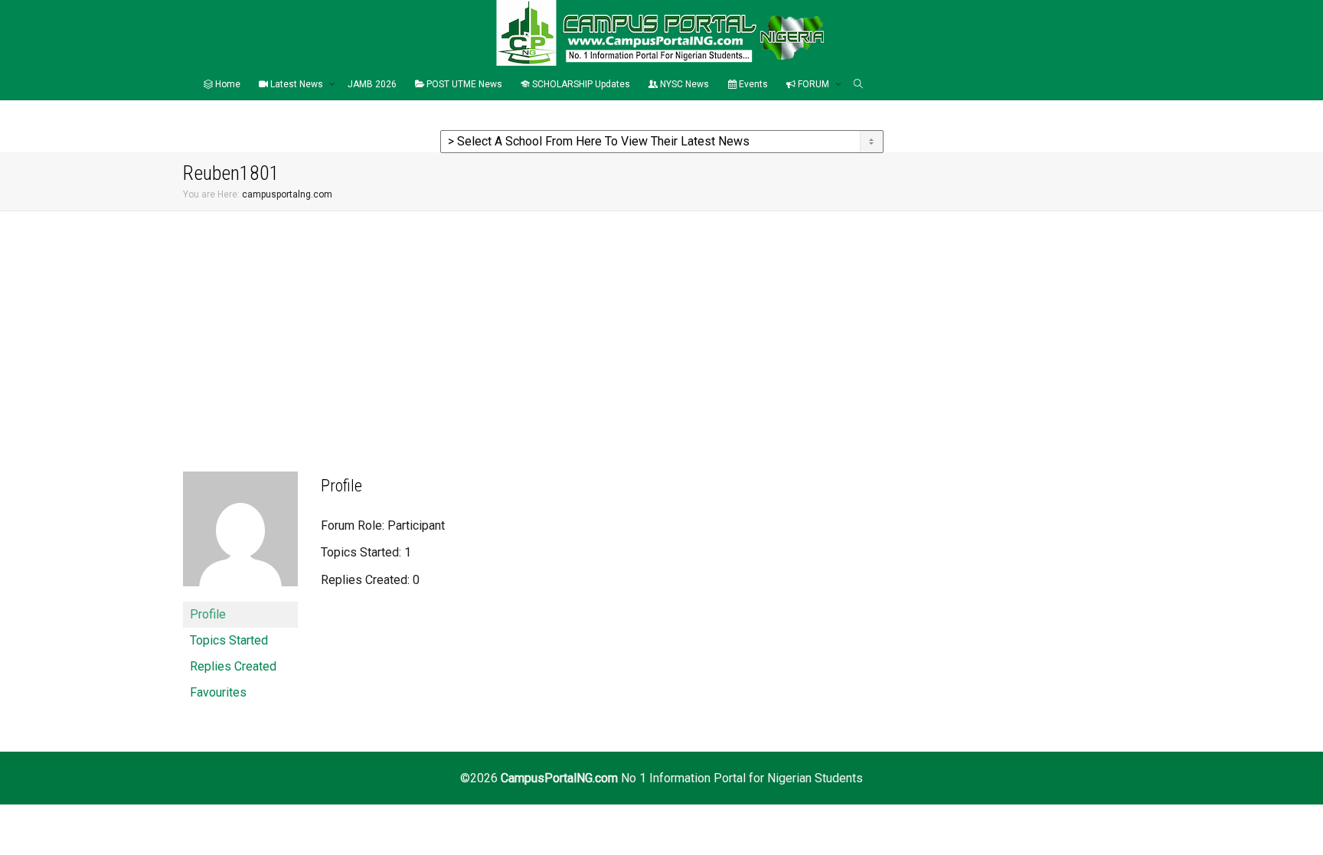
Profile (208, 614)
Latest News (296, 84)
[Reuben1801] (240, 535)
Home (226, 84)
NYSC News (683, 84)
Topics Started (229, 640)
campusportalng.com (287, 194)
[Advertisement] (661, 326)
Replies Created (233, 666)
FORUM (813, 84)
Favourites (218, 692)
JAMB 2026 (372, 84)
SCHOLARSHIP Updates (580, 84)
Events (752, 84)
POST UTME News (463, 84)
